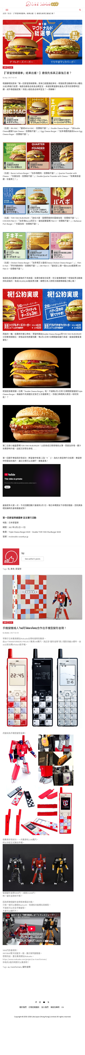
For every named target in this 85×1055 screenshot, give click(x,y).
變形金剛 (26, 967)
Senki (7, 633)
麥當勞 (18, 569)
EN (63, 1007)
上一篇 (42, 976)
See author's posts (32, 559)
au (9, 967)
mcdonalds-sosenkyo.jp (18, 536)
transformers (16, 967)
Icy (6, 77)
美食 (12, 569)
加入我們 (44, 1007)
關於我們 (23, 1007)
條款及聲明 (55, 1007)
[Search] (80, 9)
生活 (10, 67)
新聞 (5, 67)
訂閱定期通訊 (34, 1007)
